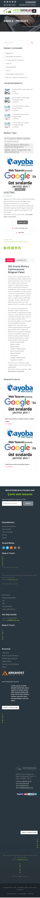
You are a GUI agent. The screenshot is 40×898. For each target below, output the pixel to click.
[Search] (32, 42)
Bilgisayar (9, 53)
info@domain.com (12, 579)
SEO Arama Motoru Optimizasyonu (17, 145)
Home (24, 26)
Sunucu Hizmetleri (7, 532)
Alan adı (4, 535)
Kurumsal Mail (10, 67)
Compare (21, 232)
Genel (7, 63)
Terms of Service (12, 893)
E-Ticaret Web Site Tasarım (14, 60)
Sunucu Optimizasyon (8, 609)
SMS (3, 603)
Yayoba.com (20, 889)
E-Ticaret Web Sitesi (17, 138)
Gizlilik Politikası (6, 661)
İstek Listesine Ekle (21, 228)
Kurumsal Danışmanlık (8, 598)
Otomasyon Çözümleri (9, 526)
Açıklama (10, 260)
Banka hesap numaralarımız (10, 655)
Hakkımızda (5, 653)
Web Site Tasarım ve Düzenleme (15, 77)
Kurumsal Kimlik (7, 606)
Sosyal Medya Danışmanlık (14, 74)
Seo (7, 70)
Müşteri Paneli (31, 2)
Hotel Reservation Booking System (17, 464)
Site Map (30, 893)
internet (4, 538)
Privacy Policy (22, 893)
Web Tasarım (6, 595)
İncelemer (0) (21, 260)
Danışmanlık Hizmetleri (13, 56)
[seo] (20, 173)
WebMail (33, 5)
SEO (3, 601)
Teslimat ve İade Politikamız (10, 664)
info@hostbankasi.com (26, 788)
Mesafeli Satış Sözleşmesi (10, 658)
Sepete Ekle (22, 222)
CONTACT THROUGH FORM (10, 707)
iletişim (4, 667)
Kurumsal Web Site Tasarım (11, 141)
